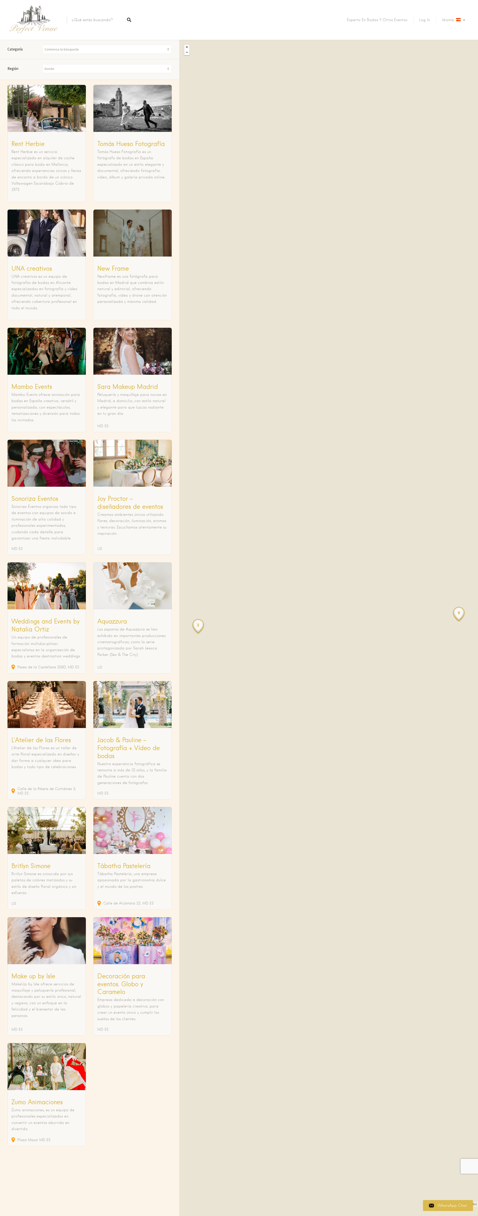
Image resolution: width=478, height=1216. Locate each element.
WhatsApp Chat (452, 1205)
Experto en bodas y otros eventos (377, 20)
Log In (424, 20)
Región (12, 68)
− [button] (187, 52)
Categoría (15, 49)
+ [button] (187, 47)
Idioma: (449, 20)
